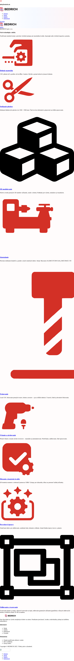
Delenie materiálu (6, 71)
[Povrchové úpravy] (18, 521)
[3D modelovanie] (37, 186)
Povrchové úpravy (7, 524)
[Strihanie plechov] (18, 103)
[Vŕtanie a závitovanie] (18, 432)
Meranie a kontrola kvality (10, 479)
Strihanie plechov (6, 106)
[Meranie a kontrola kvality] (18, 475)
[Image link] (10, 616)
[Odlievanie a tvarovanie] (37, 604)
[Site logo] (8, 10)
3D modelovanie (6, 189)
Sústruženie (4, 257)
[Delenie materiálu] (18, 67)
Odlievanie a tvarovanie (9, 607)
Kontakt (2, 21)
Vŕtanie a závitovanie (8, 435)
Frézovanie (4, 394)
